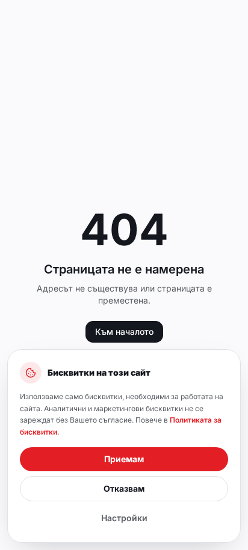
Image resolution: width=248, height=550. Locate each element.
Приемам (124, 459)
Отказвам (124, 488)
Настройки (124, 518)
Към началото (124, 331)
